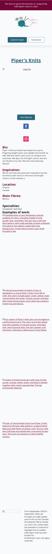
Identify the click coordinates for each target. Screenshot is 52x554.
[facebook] (26, 126)
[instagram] (26, 139)
